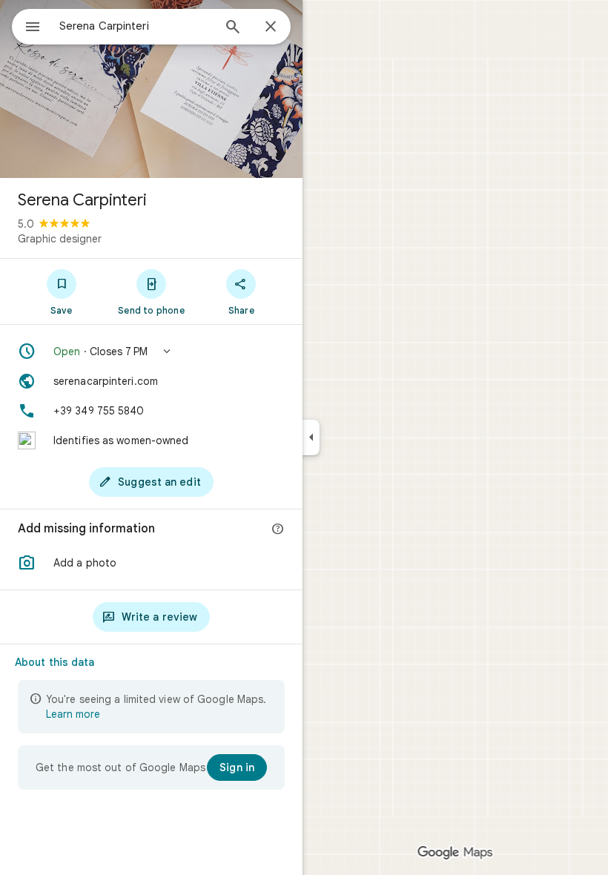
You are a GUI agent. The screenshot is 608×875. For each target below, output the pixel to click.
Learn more (73, 714)
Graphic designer (60, 238)
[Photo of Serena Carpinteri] (151, 89)
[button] (151, 351)
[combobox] (135, 26)
